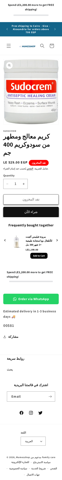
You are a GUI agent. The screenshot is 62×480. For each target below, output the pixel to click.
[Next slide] (57, 240)
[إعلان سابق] (7, 29)
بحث (10, 369)
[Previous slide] (5, 240)
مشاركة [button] (13, 337)
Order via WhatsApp (33, 299)
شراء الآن (31, 212)
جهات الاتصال (33, 474)
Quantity (9, 175)
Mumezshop (23, 457)
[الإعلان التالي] (55, 29)
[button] (8, 46)
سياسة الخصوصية (18, 468)
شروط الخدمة (38, 468)
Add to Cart (39, 255)
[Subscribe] (50, 396)
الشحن (30, 168)
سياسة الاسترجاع (42, 462)
